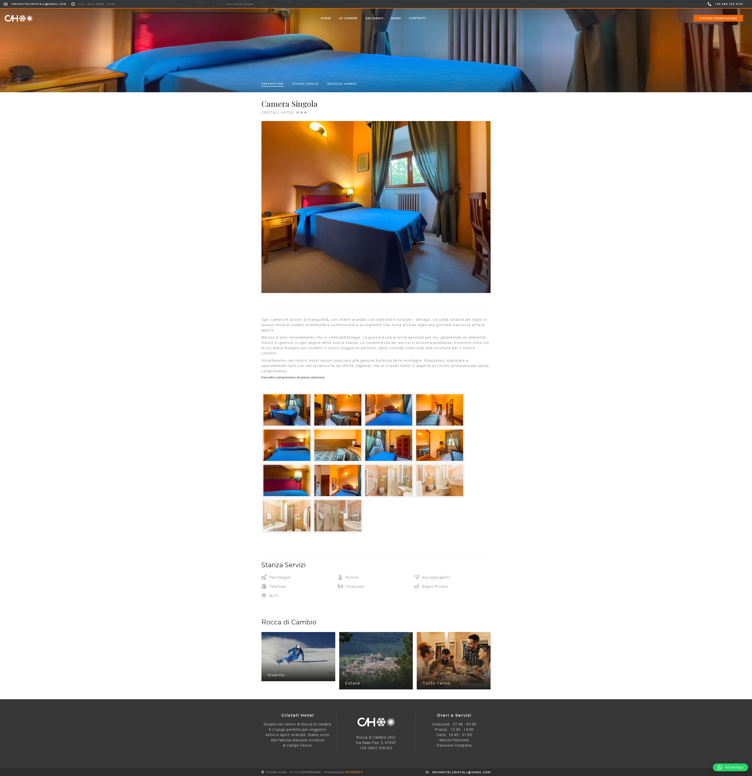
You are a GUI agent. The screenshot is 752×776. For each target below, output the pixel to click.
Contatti (417, 18)
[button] (730, 767)
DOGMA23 (354, 772)
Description (272, 83)
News (396, 18)
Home (326, 18)
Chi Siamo (374, 18)
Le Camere (348, 18)
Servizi (305, 83)
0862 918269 (380, 748)
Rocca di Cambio (342, 83)
